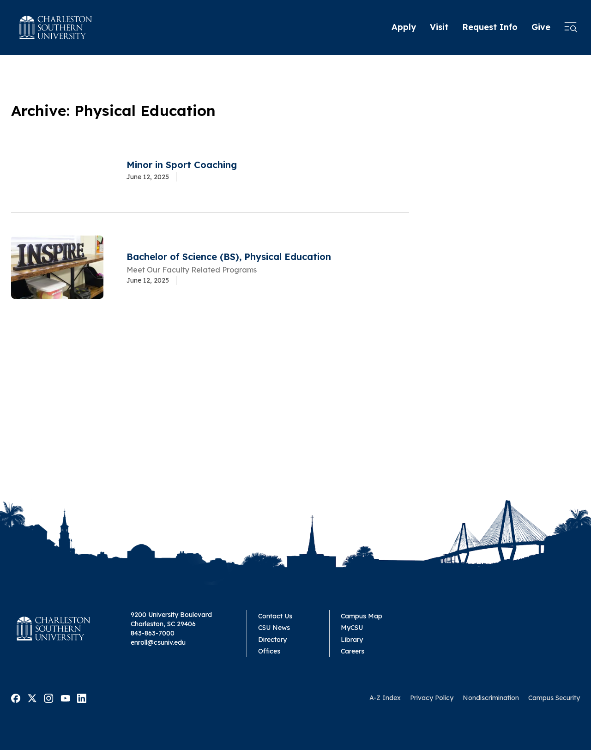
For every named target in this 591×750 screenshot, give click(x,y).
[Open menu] (570, 27)
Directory (272, 639)
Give (540, 27)
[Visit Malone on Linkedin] (81, 697)
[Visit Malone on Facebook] (15, 697)
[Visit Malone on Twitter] (32, 697)
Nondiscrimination (491, 698)
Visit (439, 27)
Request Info (490, 27)
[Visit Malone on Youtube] (65, 697)
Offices (269, 651)
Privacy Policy (431, 698)
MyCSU (352, 627)
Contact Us (275, 616)
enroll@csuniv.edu (158, 642)
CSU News (274, 627)
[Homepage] (56, 27)
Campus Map (361, 616)
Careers (352, 651)
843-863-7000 (153, 633)
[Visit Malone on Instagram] (49, 697)
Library (352, 639)
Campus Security (554, 698)
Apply (404, 27)
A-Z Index (385, 698)
